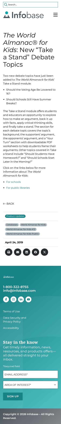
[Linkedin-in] (21, 299)
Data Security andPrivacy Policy (14, 319)
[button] (8, 252)
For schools (13, 181)
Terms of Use (11, 311)
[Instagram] (13, 299)
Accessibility (11, 328)
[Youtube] (28, 299)
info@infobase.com (19, 291)
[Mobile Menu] (55, 14)
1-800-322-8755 (15, 287)
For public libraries (18, 187)
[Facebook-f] (6, 299)
